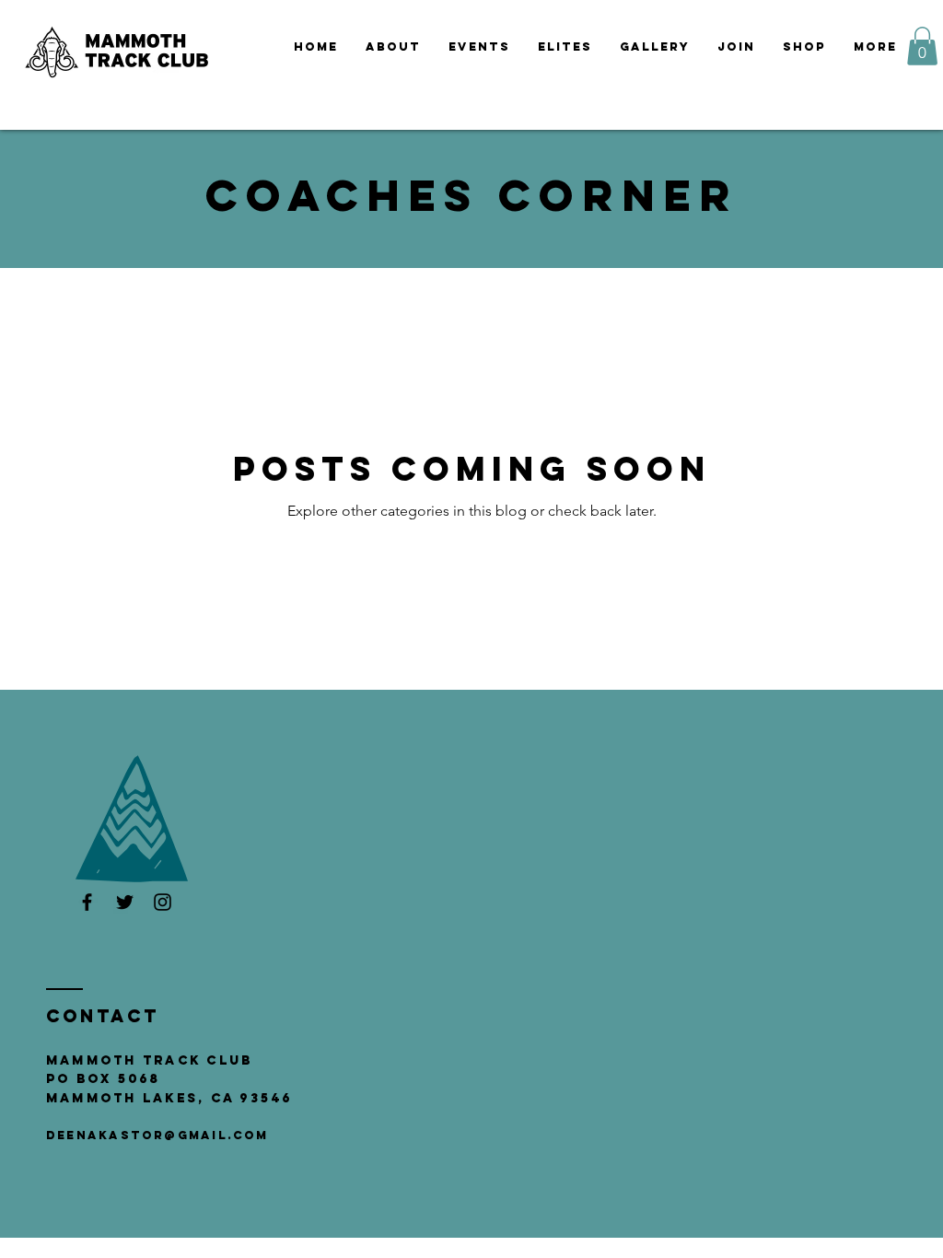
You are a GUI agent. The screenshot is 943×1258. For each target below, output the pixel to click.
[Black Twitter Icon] (124, 902)
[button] (479, 47)
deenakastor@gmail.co (151, 1135)
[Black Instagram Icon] (162, 902)
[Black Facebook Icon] (87, 902)
